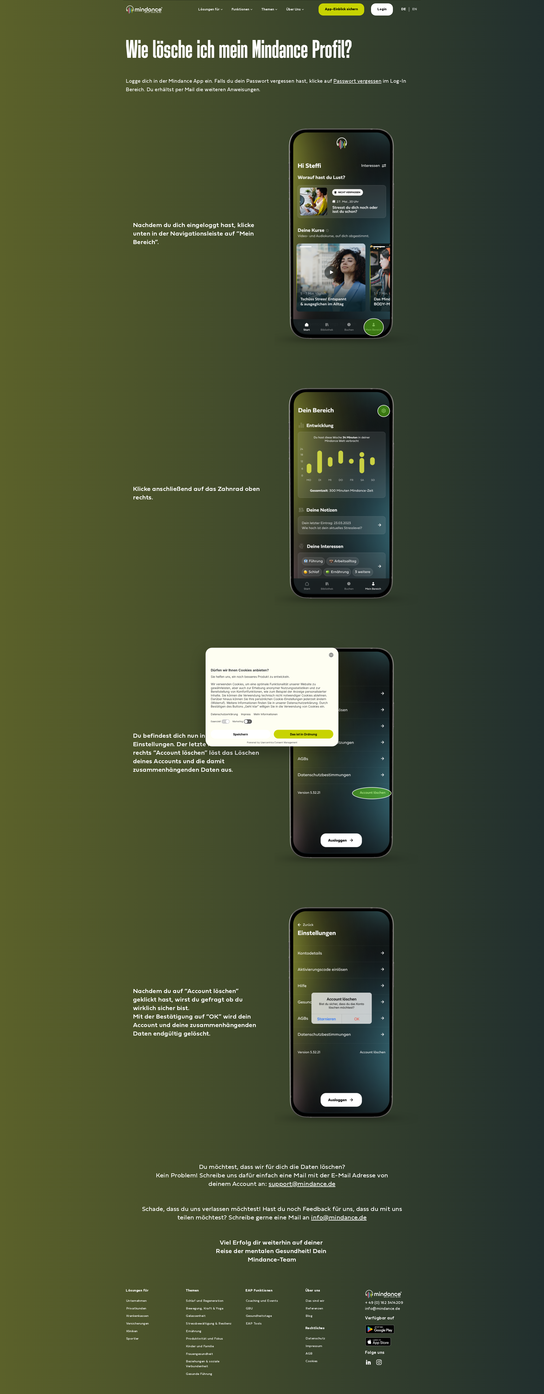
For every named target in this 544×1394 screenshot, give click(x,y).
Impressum (314, 1346)
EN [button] (414, 9)
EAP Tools (254, 1323)
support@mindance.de (302, 1184)
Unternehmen (136, 1301)
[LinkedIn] (368, 1362)
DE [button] (403, 9)
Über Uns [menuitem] (293, 9)
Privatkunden (136, 1308)
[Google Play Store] (378, 1341)
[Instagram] (379, 1362)
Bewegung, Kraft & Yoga (204, 1308)
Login (382, 9)
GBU (249, 1308)
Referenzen (314, 1308)
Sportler (132, 1338)
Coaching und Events (262, 1301)
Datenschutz (315, 1338)
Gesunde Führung (199, 1374)
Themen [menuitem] (267, 9)
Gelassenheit (195, 1316)
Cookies (312, 1361)
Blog (309, 1316)
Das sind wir (315, 1301)
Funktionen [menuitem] (240, 9)
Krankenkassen (137, 1316)
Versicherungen (137, 1323)
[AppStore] (380, 1329)
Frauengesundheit (199, 1354)
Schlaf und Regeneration (205, 1301)
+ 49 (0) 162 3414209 (384, 1303)
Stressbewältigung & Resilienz (209, 1323)
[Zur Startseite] (144, 9)
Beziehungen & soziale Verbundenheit (203, 1364)
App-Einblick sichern (341, 9)
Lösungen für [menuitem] (209, 9)
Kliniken (132, 1331)
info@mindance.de (339, 1218)
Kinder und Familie (200, 1346)
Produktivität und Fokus (204, 1338)
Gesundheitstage (259, 1316)
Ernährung (193, 1331)
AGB (309, 1353)
